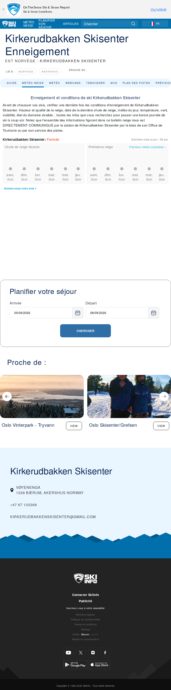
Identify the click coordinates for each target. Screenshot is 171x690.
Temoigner (95, 82)
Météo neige (33, 82)
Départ (91, 303)
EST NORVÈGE (20, 60)
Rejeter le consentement (85, 639)
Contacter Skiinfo (85, 595)
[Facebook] (105, 652)
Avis (113, 82)
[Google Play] (75, 664)
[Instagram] (93, 652)
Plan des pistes (136, 82)
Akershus (50, 71)
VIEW (74, 426)
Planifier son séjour (47, 23)
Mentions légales (85, 614)
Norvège (26, 71)
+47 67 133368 (23, 504)
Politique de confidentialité (85, 619)
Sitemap (85, 629)
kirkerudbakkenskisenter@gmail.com (53, 516)
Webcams (73, 82)
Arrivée (15, 303)
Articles (71, 23)
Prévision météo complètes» (147, 147)
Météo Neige (29, 24)
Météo (54, 82)
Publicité (85, 601)
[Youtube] (68, 652)
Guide (12, 82)
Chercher (85, 331)
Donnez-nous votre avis (19, 188)
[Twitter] (81, 652)
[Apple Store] (99, 664)
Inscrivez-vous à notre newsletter (85, 608)
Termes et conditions (85, 624)
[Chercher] (133, 23)
